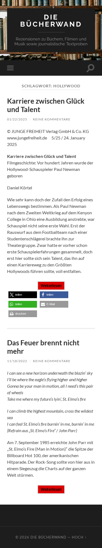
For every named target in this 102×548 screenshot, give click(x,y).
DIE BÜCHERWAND (51, 20)
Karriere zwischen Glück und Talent (45, 105)
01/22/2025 (17, 119)
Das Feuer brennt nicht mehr (43, 347)
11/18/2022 (17, 361)
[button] (22, 294)
